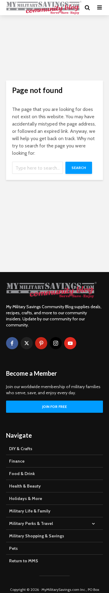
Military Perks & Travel (31, 523)
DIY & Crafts (20, 448)
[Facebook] (12, 343)
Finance (17, 461)
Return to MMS (23, 561)
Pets (13, 548)
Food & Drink (22, 473)
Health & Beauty (25, 486)
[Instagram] (56, 343)
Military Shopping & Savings (36, 536)
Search (78, 167)
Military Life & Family (30, 511)
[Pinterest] (41, 343)
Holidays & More (25, 498)
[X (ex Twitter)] (27, 343)
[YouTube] (70, 343)
